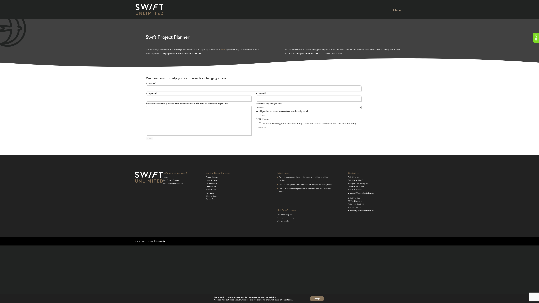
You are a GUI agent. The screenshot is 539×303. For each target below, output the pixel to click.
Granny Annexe (212, 177)
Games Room (211, 199)
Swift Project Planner (171, 180)
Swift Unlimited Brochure (173, 183)
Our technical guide (284, 214)
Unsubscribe (160, 241)
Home (165, 177)
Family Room (211, 190)
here (223, 49)
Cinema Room (211, 196)
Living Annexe (211, 180)
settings (288, 300)
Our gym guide (283, 221)
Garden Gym (211, 186)
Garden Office (211, 183)
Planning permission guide (287, 218)
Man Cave (210, 193)
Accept (317, 298)
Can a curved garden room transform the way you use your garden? (305, 184)
